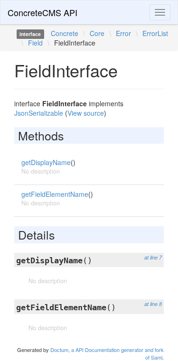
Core (97, 33)
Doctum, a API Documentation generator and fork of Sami (107, 353)
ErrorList (155, 33)
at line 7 (153, 257)
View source (85, 113)
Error (123, 33)
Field (35, 42)
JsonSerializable (38, 113)
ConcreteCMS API (42, 12)
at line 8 (153, 303)
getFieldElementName (54, 194)
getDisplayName (46, 162)
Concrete (64, 33)
